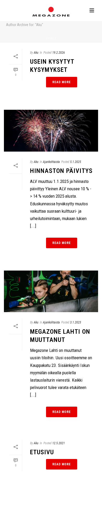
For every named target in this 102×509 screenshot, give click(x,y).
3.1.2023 (75, 322)
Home (50, 38)
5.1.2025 (75, 162)
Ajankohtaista (51, 162)
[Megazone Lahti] (51, 12)
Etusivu (42, 452)
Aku (36, 52)
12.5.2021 (58, 443)
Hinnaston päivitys (61, 170)
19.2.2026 (58, 52)
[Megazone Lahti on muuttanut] (51, 291)
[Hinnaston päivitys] (51, 131)
